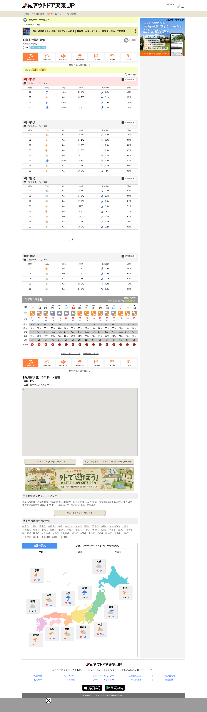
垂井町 (129, 530)
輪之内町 (46, 533)
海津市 (95, 530)
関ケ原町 (26, 533)
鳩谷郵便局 (42, 501)
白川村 (64, 537)
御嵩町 (55, 537)
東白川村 (46, 537)
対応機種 (71, 679)
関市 (60, 526)
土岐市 (125, 526)
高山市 (42, 526)
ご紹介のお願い (136, 675)
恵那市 (104, 526)
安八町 (55, 533)
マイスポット (57, 14)
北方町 (91, 533)
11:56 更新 (132, 75)
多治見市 (52, 526)
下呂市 (87, 530)
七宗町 (125, 533)
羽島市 (95, 526)
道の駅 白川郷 (78, 505)
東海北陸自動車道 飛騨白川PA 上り (115, 501)
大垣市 (34, 526)
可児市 (36, 530)
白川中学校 (91, 501)
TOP (23, 25)
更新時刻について (91, 353)
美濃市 (78, 526)
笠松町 (112, 530)
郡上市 (78, 530)
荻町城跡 (91, 505)
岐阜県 (30, 25)
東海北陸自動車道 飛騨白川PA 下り (39, 505)
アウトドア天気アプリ (103, 675)
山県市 (45, 530)
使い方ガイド (70, 675)
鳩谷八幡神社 (28, 501)
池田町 (83, 533)
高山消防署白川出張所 (60, 501)
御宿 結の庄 (63, 505)
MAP (26, 48)
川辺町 (117, 533)
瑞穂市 (53, 530)
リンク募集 (136, 679)
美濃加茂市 (114, 526)
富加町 (108, 533)
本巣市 (70, 530)
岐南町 (104, 530)
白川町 (36, 537)
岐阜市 (25, 526)
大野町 (74, 533)
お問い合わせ (169, 675)
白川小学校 (78, 501)
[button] (48, 700)
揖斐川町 (65, 533)
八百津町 (26, 537)
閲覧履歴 (40, 14)
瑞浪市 (87, 526)
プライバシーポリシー (103, 679)
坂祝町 (100, 533)
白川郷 (37, 25)
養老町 (121, 530)
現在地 (73, 14)
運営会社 (169, 679)
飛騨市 (61, 530)
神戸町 (36, 533)
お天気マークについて (70, 353)
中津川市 (69, 526)
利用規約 (38, 679)
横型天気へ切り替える (79, 65)
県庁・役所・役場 (38, 48)
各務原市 (26, 530)
